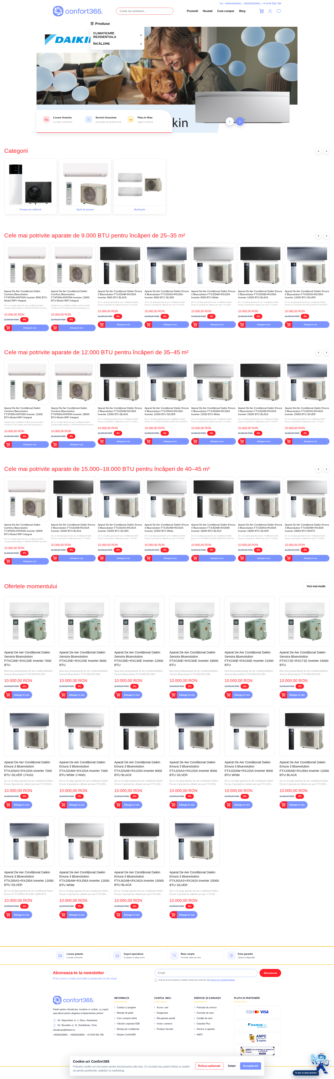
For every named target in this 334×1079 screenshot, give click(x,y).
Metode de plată (125, 1013)
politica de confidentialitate (222, 980)
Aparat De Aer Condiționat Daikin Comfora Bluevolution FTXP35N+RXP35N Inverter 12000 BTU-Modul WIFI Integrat (70, 296)
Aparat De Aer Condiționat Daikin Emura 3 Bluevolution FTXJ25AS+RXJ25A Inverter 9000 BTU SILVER (167, 294)
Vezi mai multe (316, 586)
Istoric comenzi (164, 1023)
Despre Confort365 (126, 1034)
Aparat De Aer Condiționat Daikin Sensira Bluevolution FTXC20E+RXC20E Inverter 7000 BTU (27, 659)
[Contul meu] (270, 11)
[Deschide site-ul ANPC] (257, 1038)
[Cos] (261, 11)
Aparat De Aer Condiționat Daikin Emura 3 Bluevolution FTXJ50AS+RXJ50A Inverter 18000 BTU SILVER (260, 527)
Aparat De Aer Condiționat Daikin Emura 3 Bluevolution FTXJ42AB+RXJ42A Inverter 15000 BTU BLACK (260, 411)
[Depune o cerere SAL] (257, 1051)
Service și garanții (206, 1029)
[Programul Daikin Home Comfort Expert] (257, 1025)
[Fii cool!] (167, 80)
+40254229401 (232, 3)
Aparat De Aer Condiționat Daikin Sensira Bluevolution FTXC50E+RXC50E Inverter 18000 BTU (193, 659)
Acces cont (162, 1007)
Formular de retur (205, 1013)
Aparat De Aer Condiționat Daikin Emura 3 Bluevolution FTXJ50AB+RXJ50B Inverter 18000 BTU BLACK (213, 527)
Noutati (207, 11)
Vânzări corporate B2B (128, 1023)
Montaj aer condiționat (128, 1029)
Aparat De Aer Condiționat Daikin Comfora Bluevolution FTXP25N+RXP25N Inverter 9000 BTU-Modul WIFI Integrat (26, 296)
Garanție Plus (203, 1023)
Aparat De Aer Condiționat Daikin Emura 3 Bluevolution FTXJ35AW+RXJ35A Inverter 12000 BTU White (213, 411)
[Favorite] (278, 11)
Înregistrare (162, 1013)
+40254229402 (251, 3)
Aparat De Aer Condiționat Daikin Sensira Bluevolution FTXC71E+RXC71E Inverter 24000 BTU (304, 659)
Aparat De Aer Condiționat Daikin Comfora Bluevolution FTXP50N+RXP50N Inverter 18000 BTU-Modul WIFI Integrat (70, 413)
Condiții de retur (204, 1018)
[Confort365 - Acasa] (73, 1000)
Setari (232, 1065)
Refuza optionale (209, 1065)
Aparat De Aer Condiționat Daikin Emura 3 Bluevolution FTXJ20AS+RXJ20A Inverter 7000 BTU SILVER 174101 (28, 769)
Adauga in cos (29, 328)
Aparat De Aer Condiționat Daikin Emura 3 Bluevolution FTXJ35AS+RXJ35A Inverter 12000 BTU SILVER (307, 294)
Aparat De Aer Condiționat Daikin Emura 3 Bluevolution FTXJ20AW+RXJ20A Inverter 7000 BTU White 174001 (83, 769)
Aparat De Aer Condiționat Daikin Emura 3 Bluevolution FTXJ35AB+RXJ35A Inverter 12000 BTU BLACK (260, 294)
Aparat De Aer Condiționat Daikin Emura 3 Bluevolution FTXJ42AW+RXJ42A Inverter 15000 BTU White (167, 527)
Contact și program (126, 1007)
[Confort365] (77, 11)
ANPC (200, 1034)
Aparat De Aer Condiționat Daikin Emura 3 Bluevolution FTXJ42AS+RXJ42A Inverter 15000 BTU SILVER (307, 411)
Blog (242, 11)
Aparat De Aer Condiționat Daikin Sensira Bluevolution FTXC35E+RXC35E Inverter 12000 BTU (138, 659)
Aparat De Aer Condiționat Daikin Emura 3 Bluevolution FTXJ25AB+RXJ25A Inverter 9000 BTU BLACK (120, 294)
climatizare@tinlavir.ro (64, 1030)
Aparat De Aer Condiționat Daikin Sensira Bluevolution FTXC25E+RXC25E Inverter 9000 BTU (82, 659)
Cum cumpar (225, 11)
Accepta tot (250, 1065)
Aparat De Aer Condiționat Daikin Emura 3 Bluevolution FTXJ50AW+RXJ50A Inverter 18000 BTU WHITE (307, 527)
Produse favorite (165, 1029)
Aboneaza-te (270, 973)
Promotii (192, 11)
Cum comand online (127, 1018)
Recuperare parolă (166, 1018)
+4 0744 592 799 (271, 3)
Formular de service (207, 1007)
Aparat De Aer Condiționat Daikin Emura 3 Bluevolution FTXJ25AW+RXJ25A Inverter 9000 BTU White (213, 294)
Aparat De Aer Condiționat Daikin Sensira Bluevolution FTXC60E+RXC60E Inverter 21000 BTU (249, 659)
